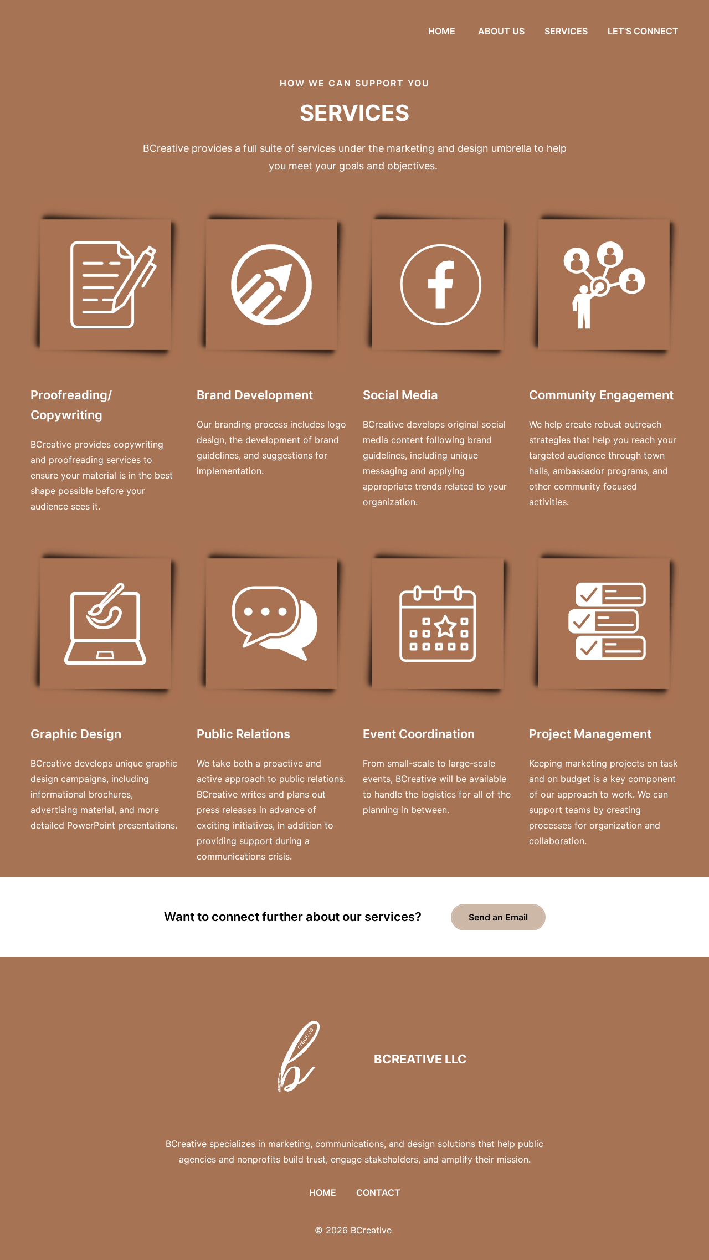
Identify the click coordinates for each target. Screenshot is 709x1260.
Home (322, 1192)
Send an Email (498, 917)
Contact (378, 1192)
